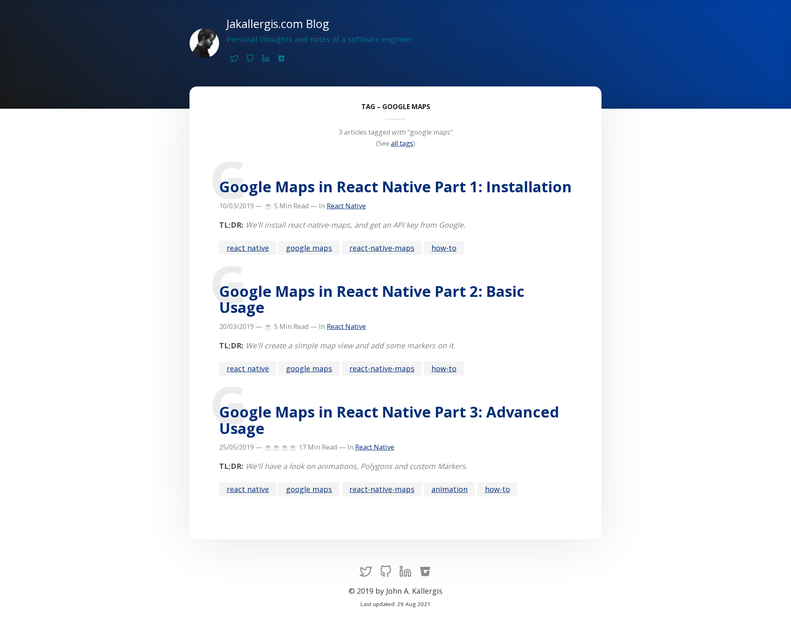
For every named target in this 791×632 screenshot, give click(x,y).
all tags (402, 143)
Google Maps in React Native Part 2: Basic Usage (371, 299)
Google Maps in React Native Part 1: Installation (395, 187)
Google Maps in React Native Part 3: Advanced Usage (389, 420)
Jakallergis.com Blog (278, 23)
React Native (346, 205)
